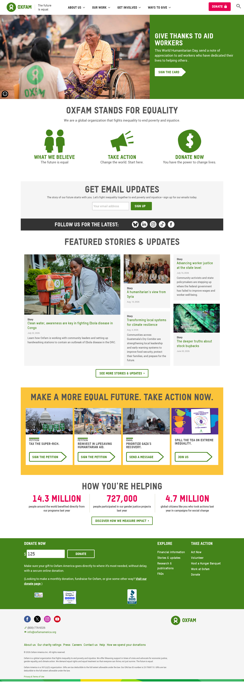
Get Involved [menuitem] (127, 7)
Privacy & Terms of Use (34, 676)
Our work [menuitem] (99, 7)
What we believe (54, 157)
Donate (217, 6)
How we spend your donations (126, 644)
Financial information (171, 552)
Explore (164, 543)
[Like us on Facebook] (171, 224)
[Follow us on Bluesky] (135, 224)
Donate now (189, 157)
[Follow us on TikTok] (162, 224)
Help (102, 644)
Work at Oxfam (200, 569)
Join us (183, 457)
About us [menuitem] (74, 7)
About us (30, 644)
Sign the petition (45, 457)
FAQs (160, 573)
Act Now (196, 552)
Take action (122, 157)
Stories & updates (168, 557)
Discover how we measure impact (120, 521)
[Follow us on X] (37, 619)
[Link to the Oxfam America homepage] (17, 7)
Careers (77, 644)
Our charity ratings (49, 644)
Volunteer (197, 557)
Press (66, 644)
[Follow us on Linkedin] (144, 224)
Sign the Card (168, 72)
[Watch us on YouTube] (57, 619)
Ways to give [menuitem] (157, 7)
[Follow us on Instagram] (153, 224)
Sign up (140, 206)
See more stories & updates (120, 373)
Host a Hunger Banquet (206, 563)
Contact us (91, 644)
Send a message (141, 457)
